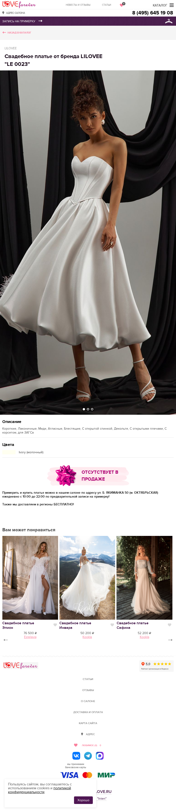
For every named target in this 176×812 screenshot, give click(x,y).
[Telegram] (88, 756)
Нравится (55, 625)
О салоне (88, 701)
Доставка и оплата (88, 712)
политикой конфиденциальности (39, 790)
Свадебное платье (18, 625)
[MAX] (100, 756)
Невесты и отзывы (78, 4)
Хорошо (83, 800)
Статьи (106, 4)
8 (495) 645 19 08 (152, 13)
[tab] (84, 409)
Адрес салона (15, 12)
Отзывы (88, 690)
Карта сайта (88, 723)
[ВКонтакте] (76, 756)
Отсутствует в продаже (100, 476)
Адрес (90, 734)
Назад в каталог (19, 32)
